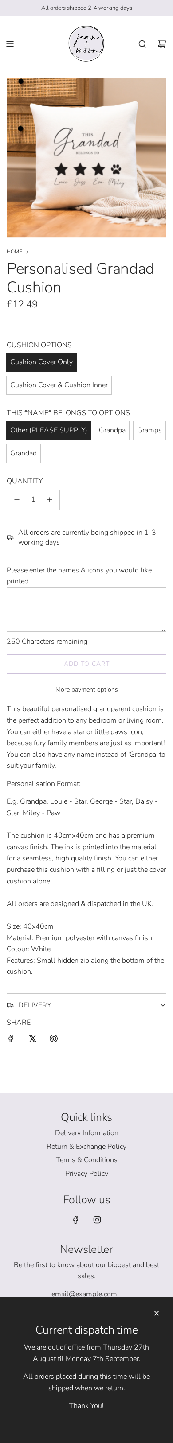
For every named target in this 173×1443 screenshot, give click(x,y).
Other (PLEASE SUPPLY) (48, 430)
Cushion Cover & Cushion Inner (59, 385)
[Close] (156, 1313)
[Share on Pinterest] (53, 1040)
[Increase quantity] (49, 500)
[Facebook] (76, 1219)
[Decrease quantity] (17, 500)
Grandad (23, 453)
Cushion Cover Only (41, 362)
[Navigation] (10, 44)
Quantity (25, 481)
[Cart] (162, 44)
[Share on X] (32, 1040)
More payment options (86, 689)
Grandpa (112, 430)
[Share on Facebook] (11, 1040)
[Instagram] (97, 1219)
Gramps (149, 430)
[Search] (142, 44)
